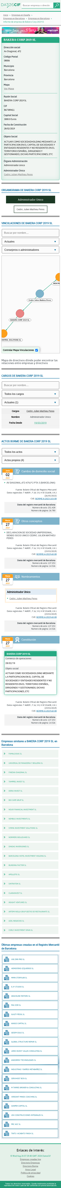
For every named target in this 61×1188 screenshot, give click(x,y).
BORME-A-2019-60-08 (46, 554)
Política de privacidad (30, 1172)
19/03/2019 (40, 422)
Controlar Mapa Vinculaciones (18, 350)
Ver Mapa (9, 88)
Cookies (30, 1176)
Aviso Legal (30, 1169)
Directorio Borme (30, 1166)
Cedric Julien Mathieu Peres (18, 174)
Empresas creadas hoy (30, 1159)
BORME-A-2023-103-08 (46, 498)
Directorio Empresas (30, 1162)
